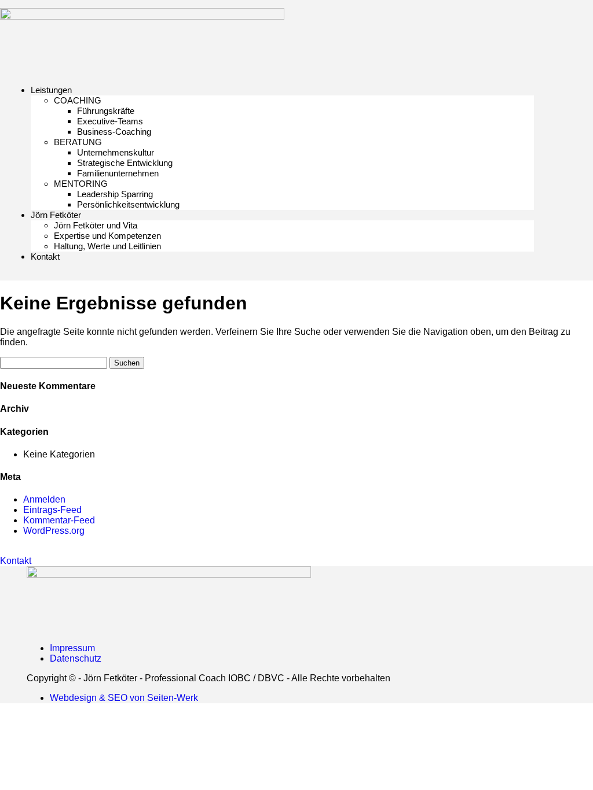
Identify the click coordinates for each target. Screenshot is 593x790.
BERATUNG (78, 142)
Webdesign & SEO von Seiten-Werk (124, 698)
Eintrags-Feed (52, 510)
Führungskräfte (105, 111)
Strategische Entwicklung (125, 163)
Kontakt (45, 256)
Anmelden (44, 499)
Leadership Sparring (115, 194)
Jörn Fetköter (56, 215)
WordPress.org (54, 531)
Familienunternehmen (118, 173)
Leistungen (51, 90)
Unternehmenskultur (115, 152)
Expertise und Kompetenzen (107, 236)
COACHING (77, 100)
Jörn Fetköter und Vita (95, 225)
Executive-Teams (110, 121)
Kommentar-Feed (59, 520)
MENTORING (81, 184)
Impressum (72, 648)
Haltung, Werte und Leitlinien (107, 246)
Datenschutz (75, 658)
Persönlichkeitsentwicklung (128, 204)
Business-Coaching (114, 131)
